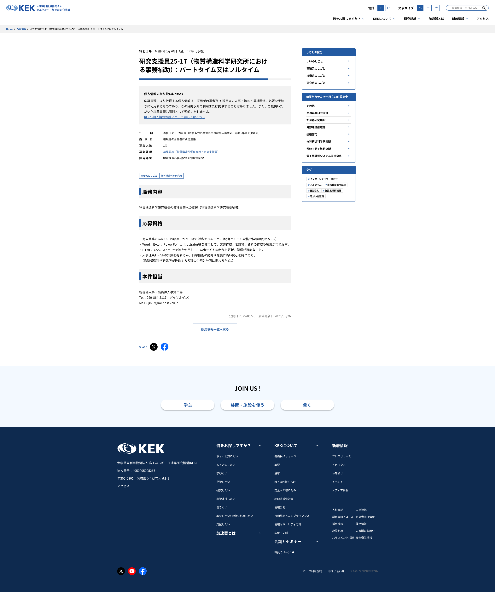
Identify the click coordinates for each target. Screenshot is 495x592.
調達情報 (361, 524)
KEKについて (382, 18)
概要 (277, 465)
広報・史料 (281, 533)
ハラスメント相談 (343, 537)
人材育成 (337, 510)
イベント (337, 482)
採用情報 (21, 29)
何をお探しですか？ (347, 18)
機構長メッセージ (285, 456)
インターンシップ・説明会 (324, 178)
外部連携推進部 (315, 127)
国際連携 (361, 510)
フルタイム (316, 184)
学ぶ (187, 405)
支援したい (223, 524)
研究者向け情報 (365, 517)
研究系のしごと (315, 83)
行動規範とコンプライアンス (291, 516)
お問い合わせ (336, 571)
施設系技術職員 (333, 190)
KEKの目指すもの (285, 482)
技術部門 (311, 134)
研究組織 (410, 18)
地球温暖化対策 (283, 499)
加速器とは (436, 18)
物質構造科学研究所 (171, 175)
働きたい (221, 507)
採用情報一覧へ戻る (215, 329)
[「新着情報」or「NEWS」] (484, 7)
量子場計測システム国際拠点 (324, 156)
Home (9, 29)
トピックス (339, 465)
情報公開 (279, 507)
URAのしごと (314, 61)
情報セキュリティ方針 (287, 524)
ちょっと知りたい (227, 456)
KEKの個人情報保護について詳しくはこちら (174, 117)
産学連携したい (225, 499)
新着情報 (458, 18)
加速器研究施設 (315, 120)
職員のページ (282, 552)
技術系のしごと (315, 75)
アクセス (483, 18)
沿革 (277, 473)
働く (307, 405)
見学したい (223, 482)
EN (389, 8)
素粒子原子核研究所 (318, 149)
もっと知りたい (225, 465)
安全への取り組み (285, 490)
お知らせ (337, 473)
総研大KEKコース (342, 517)
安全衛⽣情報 (364, 537)
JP (380, 8)
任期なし (314, 190)
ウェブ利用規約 (312, 571)
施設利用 (337, 530)
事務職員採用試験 (336, 184)
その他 (310, 106)
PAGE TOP (486, 427)
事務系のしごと (149, 175)
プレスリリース (341, 456)
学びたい (221, 473)
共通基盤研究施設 (317, 113)
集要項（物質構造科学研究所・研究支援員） (193, 152)
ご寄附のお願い (365, 530)
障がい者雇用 (317, 196)
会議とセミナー (287, 541)
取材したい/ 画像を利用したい (234, 516)
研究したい (223, 490)
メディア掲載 (340, 490)
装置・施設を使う (247, 405)
